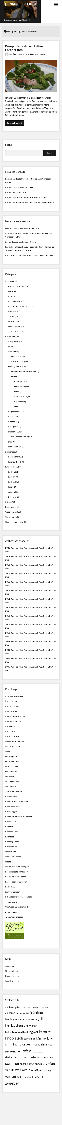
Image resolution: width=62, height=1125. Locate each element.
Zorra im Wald (11, 912)
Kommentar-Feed (13, 976)
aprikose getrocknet (15, 1007)
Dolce (7, 751)
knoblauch (14, 1038)
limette (16, 1044)
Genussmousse (12, 781)
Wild (16, 406)
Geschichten (11, 512)
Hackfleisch (19, 386)
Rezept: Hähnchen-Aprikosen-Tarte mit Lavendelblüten (30, 202)
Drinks (8, 502)
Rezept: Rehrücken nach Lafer (26, 228)
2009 (7, 641)
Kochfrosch (10, 821)
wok (19, 1076)
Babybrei (12, 497)
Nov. (54, 548)
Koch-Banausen (12, 806)
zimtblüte (27, 1077)
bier (28, 1007)
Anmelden (9, 966)
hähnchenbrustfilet (16, 1032)
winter (11, 1076)
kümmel (41, 1038)
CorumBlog (10, 726)
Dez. (7, 560)
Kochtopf (9, 836)
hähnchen (31, 1025)
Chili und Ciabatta (13, 721)
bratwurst (36, 1007)
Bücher (8, 451)
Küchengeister (12, 841)
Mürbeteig (13, 301)
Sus (7, 242)
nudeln (17, 1051)
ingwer (33, 1032)
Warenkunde (11, 517)
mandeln (38, 1044)
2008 (7, 650)
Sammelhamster (12, 892)
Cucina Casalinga (12, 736)
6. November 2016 (22, 54)
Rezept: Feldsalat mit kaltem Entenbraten (24, 47)
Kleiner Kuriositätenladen (16, 801)
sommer (12, 1063)
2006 (7, 666)
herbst (11, 1025)
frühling (36, 1012)
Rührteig (12, 311)
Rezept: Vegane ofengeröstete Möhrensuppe (26, 197)
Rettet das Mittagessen (16, 881)
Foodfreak (9, 776)
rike (10, 54)
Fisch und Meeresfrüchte (22, 371)
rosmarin (23, 1057)
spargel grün (27, 1063)
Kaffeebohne (11, 796)
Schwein (18, 401)
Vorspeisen (13, 341)
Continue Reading (15, 124)
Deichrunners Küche (14, 741)
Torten (11, 316)
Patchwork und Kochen (15, 876)
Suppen (11, 346)
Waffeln (11, 321)
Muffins (11, 296)
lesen (10, 487)
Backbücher (13, 456)
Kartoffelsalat (17, 361)
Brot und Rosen (12, 706)
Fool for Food (11, 771)
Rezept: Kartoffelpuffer (16, 192)
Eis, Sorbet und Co (19, 436)
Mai (29, 548)
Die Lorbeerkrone (13, 746)
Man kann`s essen (13, 856)
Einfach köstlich (12, 761)
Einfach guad (11, 756)
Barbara (8, 233)
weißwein (23, 1070)
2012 (7, 616)
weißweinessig (41, 1070)
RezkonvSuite (11, 886)
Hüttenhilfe (10, 786)
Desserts (12, 431)
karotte (45, 1032)
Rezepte (9, 336)
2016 (7, 582)
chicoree (10, 1012)
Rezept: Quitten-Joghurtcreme (19, 187)
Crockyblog (10, 731)
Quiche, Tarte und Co (18, 306)
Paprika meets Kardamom (16, 871)
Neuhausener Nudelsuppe (17, 866)
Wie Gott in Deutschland (16, 906)
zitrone (38, 1076)
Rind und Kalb (20, 396)
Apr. (25, 548)
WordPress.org (12, 981)
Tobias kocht (11, 902)
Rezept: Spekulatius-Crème (23, 242)
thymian (48, 1063)
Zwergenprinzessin (15, 917)
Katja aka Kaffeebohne (15, 247)
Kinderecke (10, 466)
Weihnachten (14, 326)
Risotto (11, 421)
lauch (50, 1038)
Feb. (16, 548)
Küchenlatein (11, 846)
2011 (7, 624)
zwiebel (12, 1083)
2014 (7, 599)
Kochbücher (13, 462)
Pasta (10, 416)
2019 (7, 556)
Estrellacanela (11, 766)
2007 (7, 658)
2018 (7, 565)
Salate (11, 351)
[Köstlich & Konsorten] (14, 938)
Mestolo (9, 861)
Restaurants (10, 507)
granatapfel (32, 1019)
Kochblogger (11, 811)
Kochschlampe (11, 831)
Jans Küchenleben (13, 791)
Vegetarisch (13, 411)
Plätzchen (15, 331)
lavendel (8, 1045)
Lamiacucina (10, 851)
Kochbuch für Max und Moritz (18, 816)
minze (48, 1044)
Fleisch (14, 376)
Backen (8, 281)
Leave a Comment (38, 54)
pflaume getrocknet (39, 1052)
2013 (7, 607)
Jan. (12, 565)
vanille (10, 1070)
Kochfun (9, 826)
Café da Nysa (11, 711)
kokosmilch (29, 1038)
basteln (11, 476)
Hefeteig (12, 291)
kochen (11, 482)
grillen (42, 1019)
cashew (44, 1007)
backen (11, 472)
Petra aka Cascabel (13, 255)
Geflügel (18, 381)
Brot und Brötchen (16, 286)
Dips (10, 441)
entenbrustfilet (22, 1013)
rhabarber (11, 1057)
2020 (7, 548)
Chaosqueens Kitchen (15, 716)
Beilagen (12, 426)
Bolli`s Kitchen (11, 701)
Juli (36, 548)
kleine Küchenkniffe (14, 522)
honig (21, 1025)
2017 (7, 573)
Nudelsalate (16, 356)
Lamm (16, 391)
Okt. (50, 556)
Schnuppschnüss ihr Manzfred (18, 896)
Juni (33, 548)
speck (38, 1063)
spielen (11, 492)
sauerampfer (47, 1057)
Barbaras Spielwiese (14, 696)
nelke (9, 1051)
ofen (27, 1050)
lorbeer (26, 1044)
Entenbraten (37, 104)
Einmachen (13, 446)
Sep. (45, 548)
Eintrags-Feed (11, 971)
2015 (7, 590)
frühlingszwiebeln (16, 1019)
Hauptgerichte (14, 366)
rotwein (35, 1057)
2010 (7, 633)
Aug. (41, 548)
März (21, 548)
